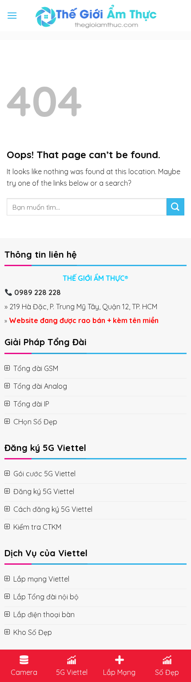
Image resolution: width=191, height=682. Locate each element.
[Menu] (12, 15)
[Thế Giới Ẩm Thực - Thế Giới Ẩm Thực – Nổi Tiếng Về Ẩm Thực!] (96, 15)
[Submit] (175, 206)
